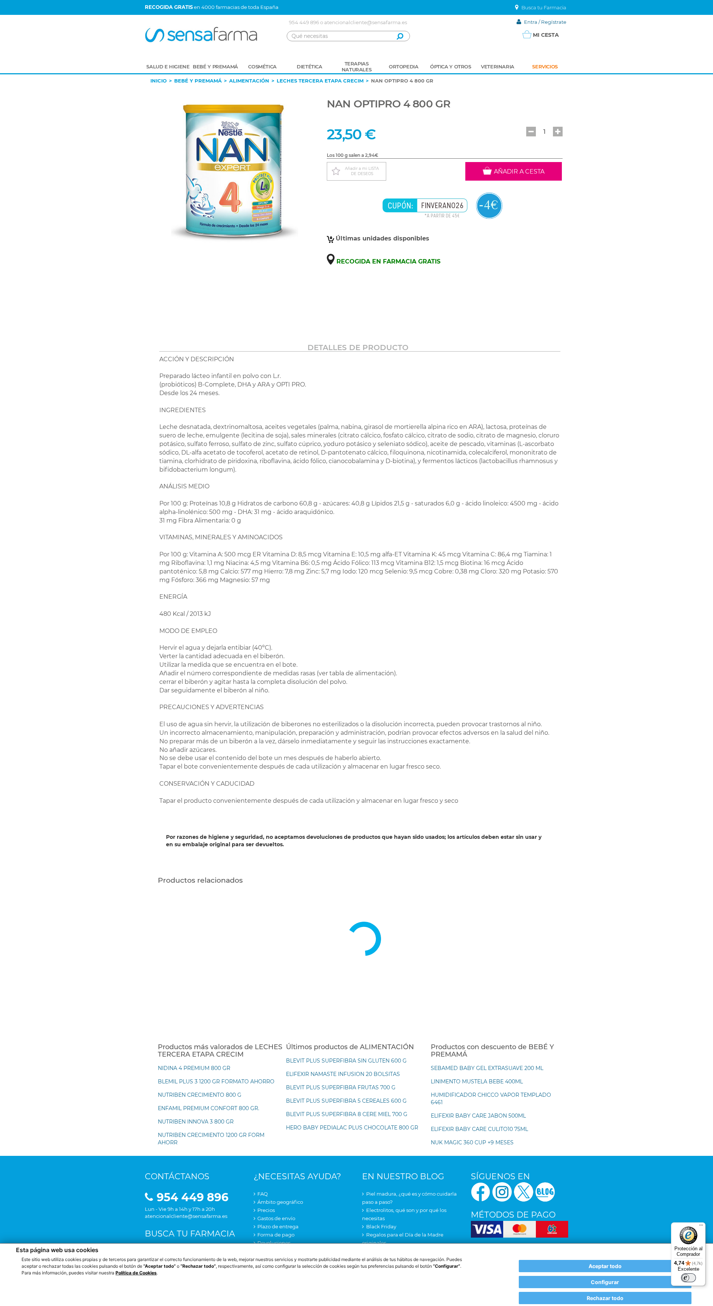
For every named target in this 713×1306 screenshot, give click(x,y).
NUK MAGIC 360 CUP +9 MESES (472, 1142)
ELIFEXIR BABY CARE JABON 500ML (478, 1115)
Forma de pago (275, 1235)
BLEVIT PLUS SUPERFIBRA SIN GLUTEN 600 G (346, 1060)
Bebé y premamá (198, 81)
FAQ (262, 1194)
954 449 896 (304, 22)
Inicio (158, 81)
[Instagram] (502, 1191)
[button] (531, 131)
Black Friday (381, 1226)
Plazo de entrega (278, 1226)
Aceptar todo (605, 1266)
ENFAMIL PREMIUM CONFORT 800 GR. (208, 1108)
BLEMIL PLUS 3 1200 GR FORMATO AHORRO (216, 1081)
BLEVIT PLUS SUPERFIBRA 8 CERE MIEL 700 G (346, 1114)
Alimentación (249, 81)
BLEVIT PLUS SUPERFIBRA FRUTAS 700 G (340, 1087)
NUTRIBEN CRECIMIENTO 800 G (199, 1095)
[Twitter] (523, 1191)
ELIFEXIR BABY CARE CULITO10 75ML (479, 1129)
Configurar (605, 1282)
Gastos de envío (276, 1218)
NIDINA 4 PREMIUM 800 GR (194, 1068)
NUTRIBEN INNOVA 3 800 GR (196, 1121)
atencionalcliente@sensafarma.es (365, 22)
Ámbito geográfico (280, 1202)
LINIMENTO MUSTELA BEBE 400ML (477, 1081)
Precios (266, 1210)
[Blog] (545, 1191)
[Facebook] (480, 1191)
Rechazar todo (605, 1298)
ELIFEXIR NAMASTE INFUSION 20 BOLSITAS (343, 1074)
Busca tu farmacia (190, 1234)
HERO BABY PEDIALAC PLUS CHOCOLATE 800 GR (352, 1127)
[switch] (688, 1277)
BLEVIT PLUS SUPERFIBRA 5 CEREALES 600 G (346, 1101)
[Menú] (701, 1226)
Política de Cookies (136, 1273)
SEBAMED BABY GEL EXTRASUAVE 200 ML (487, 1068)
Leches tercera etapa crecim (320, 81)
